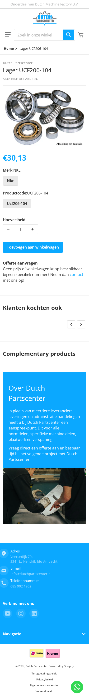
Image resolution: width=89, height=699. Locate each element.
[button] (8, 35)
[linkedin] (34, 613)
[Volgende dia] (81, 324)
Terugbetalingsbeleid (44, 673)
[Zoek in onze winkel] (68, 35)
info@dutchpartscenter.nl (31, 573)
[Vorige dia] (71, 324)
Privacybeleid (44, 679)
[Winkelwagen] (81, 35)
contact (76, 274)
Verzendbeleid (44, 691)
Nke (10, 180)
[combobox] (44, 35)
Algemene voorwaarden (44, 685)
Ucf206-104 (17, 203)
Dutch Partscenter (36, 666)
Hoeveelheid (14, 219)
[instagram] (21, 613)
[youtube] (7, 613)
